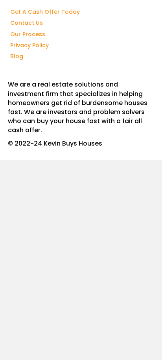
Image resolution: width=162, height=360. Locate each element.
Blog (16, 56)
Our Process (27, 34)
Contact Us (26, 23)
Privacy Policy (29, 45)
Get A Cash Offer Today (45, 12)
